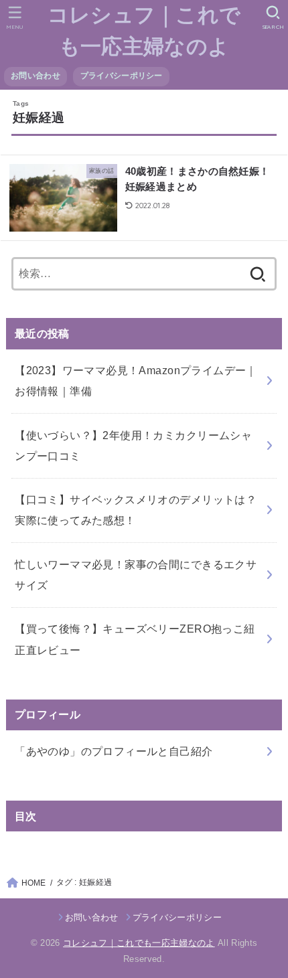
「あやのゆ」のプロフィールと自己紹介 (113, 751)
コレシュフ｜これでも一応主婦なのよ (144, 30)
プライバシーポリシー (121, 76)
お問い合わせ (35, 76)
